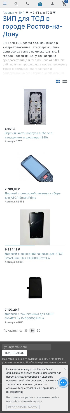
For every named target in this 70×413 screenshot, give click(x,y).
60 (38, 330)
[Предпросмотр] (35, 107)
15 (26, 330)
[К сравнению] (56, 90)
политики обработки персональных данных (39, 362)
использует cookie (29, 369)
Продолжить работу (23, 407)
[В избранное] (62, 90)
